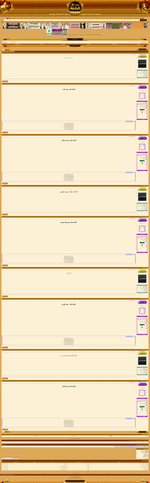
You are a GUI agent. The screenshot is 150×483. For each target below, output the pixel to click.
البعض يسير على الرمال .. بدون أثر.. (143, 463)
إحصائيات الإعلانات (5, 474)
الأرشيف (9, 474)
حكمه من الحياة (146, 469)
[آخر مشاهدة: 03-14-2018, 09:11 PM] (138, 446)
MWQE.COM (78, 476)
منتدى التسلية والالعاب (130, 41)
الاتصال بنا (12, 474)
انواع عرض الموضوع (5, 51)
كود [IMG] (146, 455)
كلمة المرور (13, 42)
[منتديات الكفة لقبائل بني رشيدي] (75, 7)
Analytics (75, 478)
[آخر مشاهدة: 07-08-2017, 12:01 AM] (131, 446)
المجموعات (63, 44)
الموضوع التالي (73, 438)
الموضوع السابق (77, 438)
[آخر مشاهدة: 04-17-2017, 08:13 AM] (124, 446)
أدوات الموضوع (11, 51)
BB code (146, 454)
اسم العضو (13, 41)
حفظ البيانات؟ (4, 41)
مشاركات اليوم (17, 44)
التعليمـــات (88, 44)
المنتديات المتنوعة (135, 41)
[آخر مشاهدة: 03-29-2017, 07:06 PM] (117, 446)
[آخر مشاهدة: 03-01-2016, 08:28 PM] (145, 446)
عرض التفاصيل (5, 444)
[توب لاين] (7, 482)
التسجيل (138, 44)
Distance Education (79, 478)
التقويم (42, 44)
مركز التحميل (114, 44)
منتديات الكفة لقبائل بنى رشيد (143, 41)
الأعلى (1, 474)
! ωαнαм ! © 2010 (77, 477)
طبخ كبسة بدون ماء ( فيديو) (144, 466)
